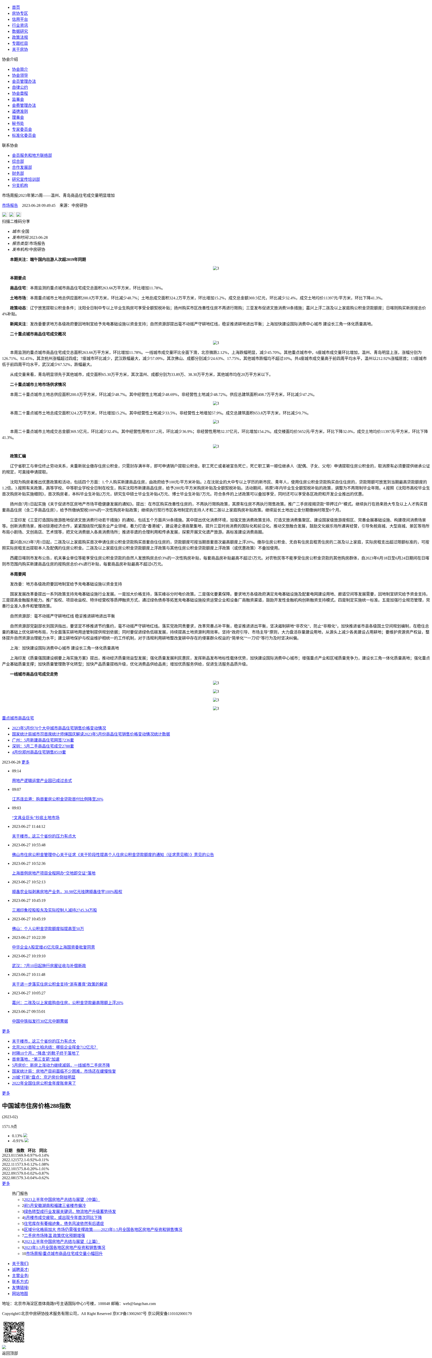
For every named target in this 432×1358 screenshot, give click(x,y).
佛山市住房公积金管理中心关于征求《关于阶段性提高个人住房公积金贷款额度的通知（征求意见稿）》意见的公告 (113, 855)
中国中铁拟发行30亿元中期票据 (40, 1021)
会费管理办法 (24, 105)
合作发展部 (22, 167)
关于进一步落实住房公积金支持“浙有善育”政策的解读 (60, 984)
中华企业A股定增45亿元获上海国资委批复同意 (53, 947)
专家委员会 (22, 129)
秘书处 (18, 123)
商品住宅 (26, 718)
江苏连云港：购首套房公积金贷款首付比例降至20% (57, 799)
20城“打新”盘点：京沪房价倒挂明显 (44, 1077)
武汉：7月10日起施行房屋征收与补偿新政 (49, 966)
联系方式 (20, 1281)
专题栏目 (20, 43)
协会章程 (20, 93)
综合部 (18, 161)
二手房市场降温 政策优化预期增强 (54, 1235)
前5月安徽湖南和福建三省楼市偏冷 (55, 1205)
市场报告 (10, 205)
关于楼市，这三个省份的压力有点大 (44, 836)
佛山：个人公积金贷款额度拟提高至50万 (48, 929)
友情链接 (20, 1287)
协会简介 (20, 69)
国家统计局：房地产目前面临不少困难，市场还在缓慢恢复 (64, 1071)
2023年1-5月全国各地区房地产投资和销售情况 (64, 1247)
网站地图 (20, 1293)
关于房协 (20, 49)
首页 (16, 7)
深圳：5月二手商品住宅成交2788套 (43, 746)
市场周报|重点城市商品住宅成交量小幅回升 (64, 1253)
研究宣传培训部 (26, 179)
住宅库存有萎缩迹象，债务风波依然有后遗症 (64, 1223)
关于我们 (20, 1263)
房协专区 (20, 13)
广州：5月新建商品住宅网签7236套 (43, 740)
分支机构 (20, 185)
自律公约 (20, 87)
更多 (26, 762)
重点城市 (10, 718)
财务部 (18, 173)
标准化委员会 (24, 135)
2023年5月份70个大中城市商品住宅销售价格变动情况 (59, 728)
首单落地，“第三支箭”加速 (36, 1059)
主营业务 (20, 1275)
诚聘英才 (20, 1269)
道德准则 (20, 111)
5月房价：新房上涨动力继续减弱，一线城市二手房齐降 (61, 1065)
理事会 (18, 117)
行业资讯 (20, 25)
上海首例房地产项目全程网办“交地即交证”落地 (54, 873)
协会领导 (20, 75)
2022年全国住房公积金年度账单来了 (44, 1083)
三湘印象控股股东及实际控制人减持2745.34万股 (54, 910)
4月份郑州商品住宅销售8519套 (39, 752)
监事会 (18, 99)
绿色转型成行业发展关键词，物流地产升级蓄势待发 (70, 1211)
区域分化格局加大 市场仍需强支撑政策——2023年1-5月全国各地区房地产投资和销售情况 (103, 1229)
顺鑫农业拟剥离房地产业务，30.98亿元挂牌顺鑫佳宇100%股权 (67, 892)
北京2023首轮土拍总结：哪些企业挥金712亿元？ (55, 1047)
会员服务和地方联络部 (32, 155)
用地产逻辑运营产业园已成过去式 (42, 781)
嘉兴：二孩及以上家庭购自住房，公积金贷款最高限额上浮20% (67, 1003)
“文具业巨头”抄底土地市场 (36, 818)
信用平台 (20, 19)
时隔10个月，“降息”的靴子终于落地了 (46, 1053)
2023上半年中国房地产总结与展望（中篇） (62, 1199)
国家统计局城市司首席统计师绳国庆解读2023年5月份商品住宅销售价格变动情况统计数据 (91, 734)
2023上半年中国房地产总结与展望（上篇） (62, 1241)
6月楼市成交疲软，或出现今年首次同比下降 (63, 1217)
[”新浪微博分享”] (5, 216)
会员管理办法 (24, 81)
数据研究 (20, 31)
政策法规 (20, 37)
